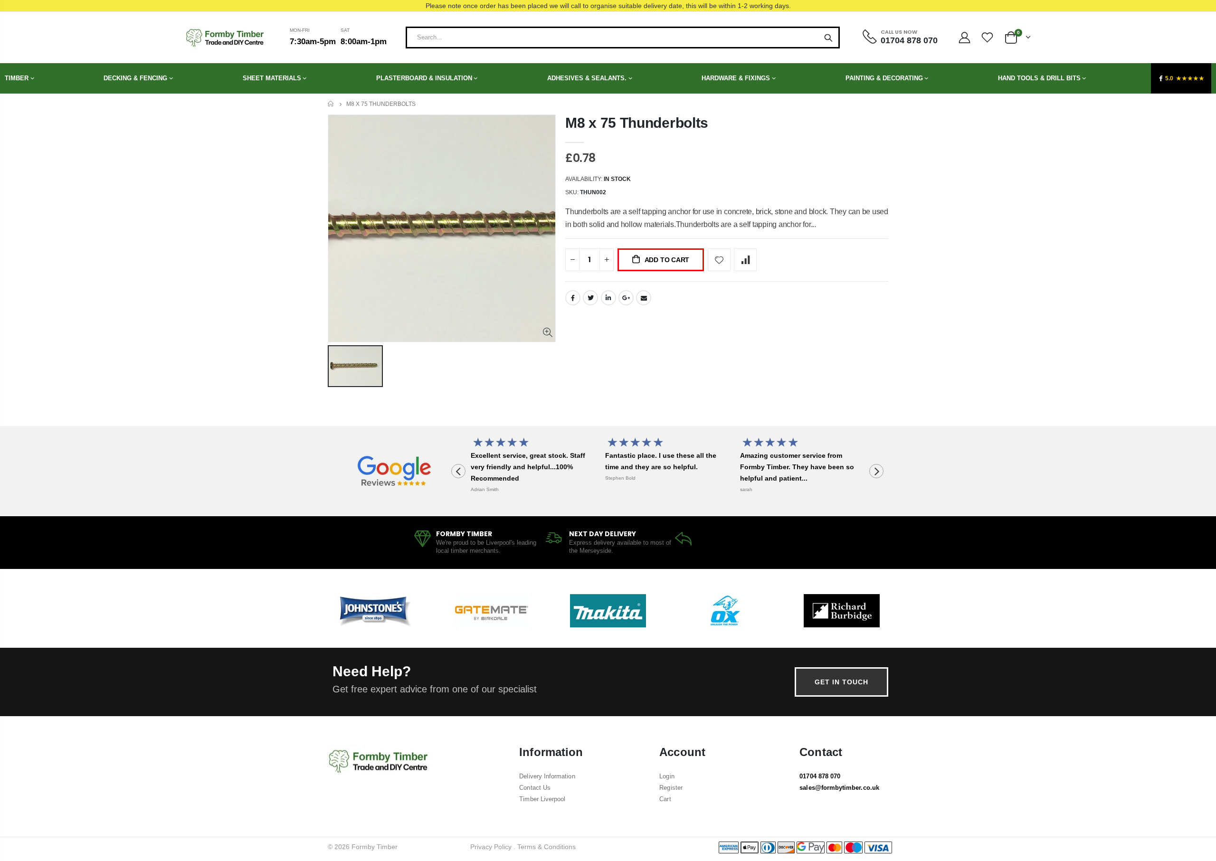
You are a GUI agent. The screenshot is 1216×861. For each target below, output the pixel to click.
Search (828, 37)
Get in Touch (841, 682)
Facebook (572, 297)
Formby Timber (375, 847)
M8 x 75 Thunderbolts (636, 123)
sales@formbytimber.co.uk (839, 787)
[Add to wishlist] (719, 259)
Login (666, 776)
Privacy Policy (491, 847)
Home (331, 103)
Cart (665, 799)
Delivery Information (547, 776)
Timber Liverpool (542, 799)
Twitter (590, 297)
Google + (626, 297)
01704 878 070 (819, 776)
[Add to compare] (745, 259)
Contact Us (535, 787)
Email (643, 297)
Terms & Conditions (546, 847)
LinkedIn (608, 297)
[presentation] (458, 471)
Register (671, 787)
